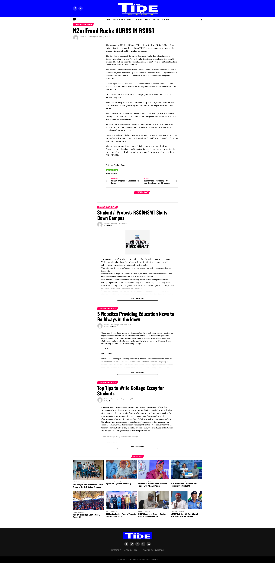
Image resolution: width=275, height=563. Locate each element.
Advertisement (116, 550)
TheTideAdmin (111, 327)
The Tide (109, 225)
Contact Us (128, 550)
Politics (156, 19)
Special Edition (118, 19)
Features (139, 19)
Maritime (130, 19)
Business (165, 19)
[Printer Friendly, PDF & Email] (112, 170)
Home (108, 19)
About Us (137, 550)
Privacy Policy (148, 550)
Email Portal (159, 550)
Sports (147, 19)
